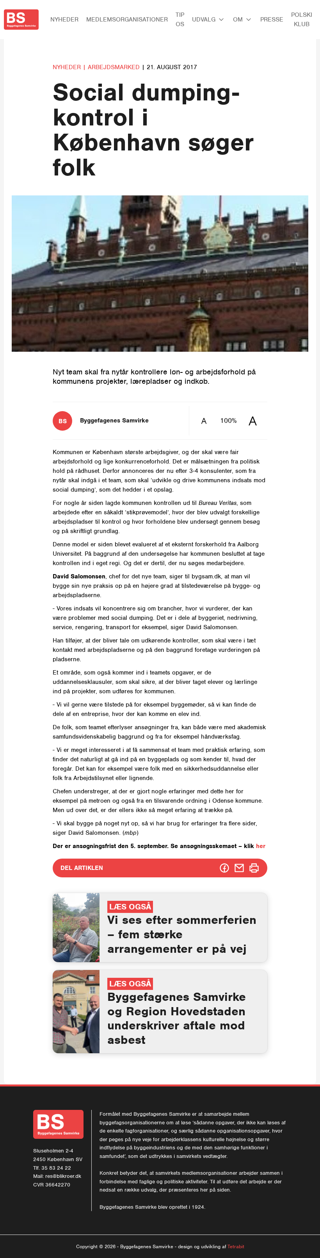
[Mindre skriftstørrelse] (204, 421)
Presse (271, 19)
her (260, 846)
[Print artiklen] (254, 868)
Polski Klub (301, 19)
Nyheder (64, 19)
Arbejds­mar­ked (115, 67)
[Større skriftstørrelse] (253, 421)
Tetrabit (236, 1246)
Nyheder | (69, 67)
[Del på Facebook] (224, 868)
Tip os (180, 19)
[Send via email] (239, 868)
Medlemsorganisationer (127, 19)
